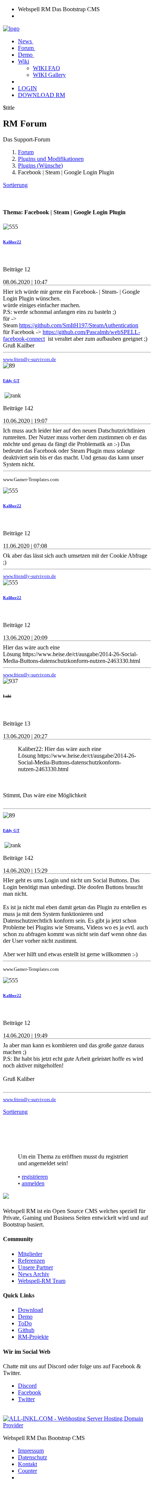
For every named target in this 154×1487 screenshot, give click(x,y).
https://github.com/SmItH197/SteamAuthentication (78, 325)
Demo (26, 55)
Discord (27, 1385)
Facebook (29, 1392)
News (25, 41)
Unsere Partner (35, 1267)
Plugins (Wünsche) (40, 165)
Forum (26, 48)
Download (30, 1310)
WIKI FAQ (46, 68)
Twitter (26, 1399)
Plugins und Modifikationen (51, 159)
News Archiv (33, 1274)
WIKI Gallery (49, 75)
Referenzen (31, 1260)
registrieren (35, 1176)
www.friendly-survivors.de (29, 359)
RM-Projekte (33, 1337)
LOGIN (27, 88)
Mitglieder (30, 1254)
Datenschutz (32, 1457)
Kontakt (27, 1464)
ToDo (25, 1323)
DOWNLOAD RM (41, 95)
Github (26, 1330)
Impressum (31, 1450)
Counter (27, 1471)
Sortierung (15, 185)
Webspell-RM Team (41, 1281)
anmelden (33, 1183)
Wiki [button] (23, 61)
